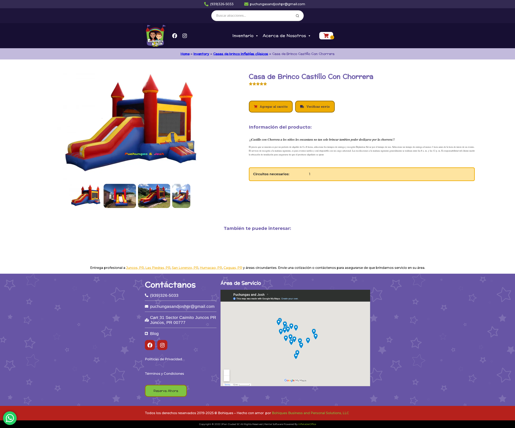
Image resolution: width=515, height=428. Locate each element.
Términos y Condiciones (164, 374)
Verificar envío (318, 106)
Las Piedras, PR (157, 268)
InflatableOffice (307, 424)
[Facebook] (175, 36)
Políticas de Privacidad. (164, 359)
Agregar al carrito (273, 106)
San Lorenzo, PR (185, 268)
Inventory (201, 54)
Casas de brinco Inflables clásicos (240, 54)
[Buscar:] (257, 15)
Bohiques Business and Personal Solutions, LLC (310, 413)
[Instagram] (185, 36)
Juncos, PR (135, 268)
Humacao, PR (211, 268)
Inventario (242, 35)
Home (185, 54)
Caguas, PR (233, 268)
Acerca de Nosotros (284, 35)
